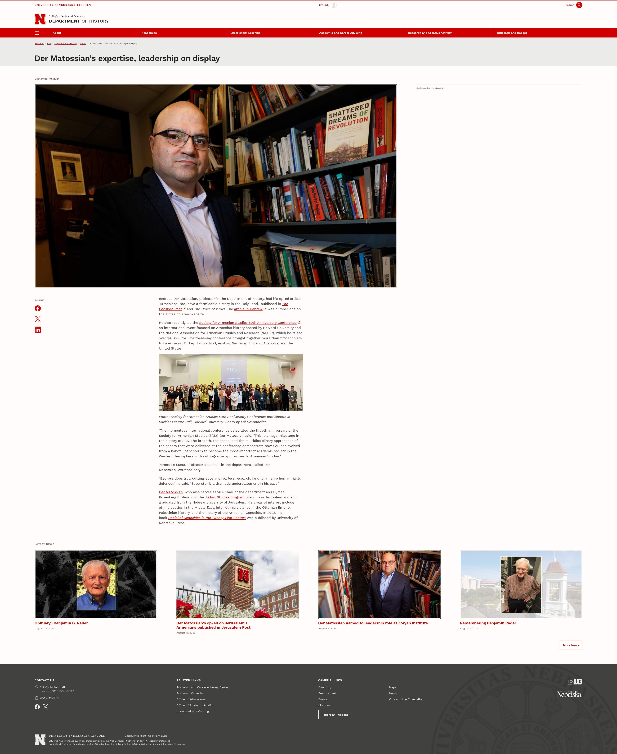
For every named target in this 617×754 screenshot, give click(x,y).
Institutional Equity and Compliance (67, 744)
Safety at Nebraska (141, 744)
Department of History (79, 21)
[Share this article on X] (38, 319)
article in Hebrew (248, 309)
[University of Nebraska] (569, 694)
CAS (49, 43)
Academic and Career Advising (340, 32)
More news (571, 645)
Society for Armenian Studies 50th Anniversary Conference (248, 323)
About (57, 32)
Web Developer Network (122, 741)
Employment (327, 693)
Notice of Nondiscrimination (100, 744)
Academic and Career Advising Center (202, 687)
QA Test (140, 741)
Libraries (324, 705)
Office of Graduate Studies (195, 705)
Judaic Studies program (224, 497)
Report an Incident (335, 714)
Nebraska (39, 43)
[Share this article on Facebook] (38, 308)
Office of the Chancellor (406, 699)
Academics (149, 32)
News (83, 43)
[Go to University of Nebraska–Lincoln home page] (40, 19)
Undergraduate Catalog (192, 711)
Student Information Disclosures (168, 744)
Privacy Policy (123, 744)
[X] (45, 706)
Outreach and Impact (512, 32)
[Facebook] (37, 706)
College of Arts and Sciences (67, 16)
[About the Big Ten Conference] (575, 682)
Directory (324, 687)
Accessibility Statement (158, 741)
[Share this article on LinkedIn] (38, 330)
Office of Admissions (190, 699)
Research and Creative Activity (430, 32)
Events (322, 699)
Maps (392, 687)
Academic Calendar (189, 693)
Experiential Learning (245, 32)
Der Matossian (171, 492)
